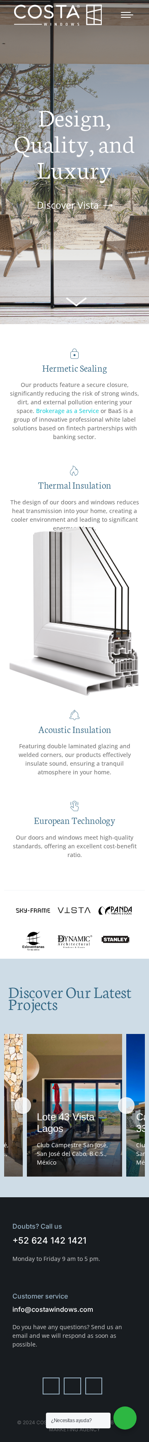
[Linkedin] (94, 1386)
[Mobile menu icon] (127, 14)
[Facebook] (51, 1386)
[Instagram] (72, 1386)
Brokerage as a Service (67, 411)
